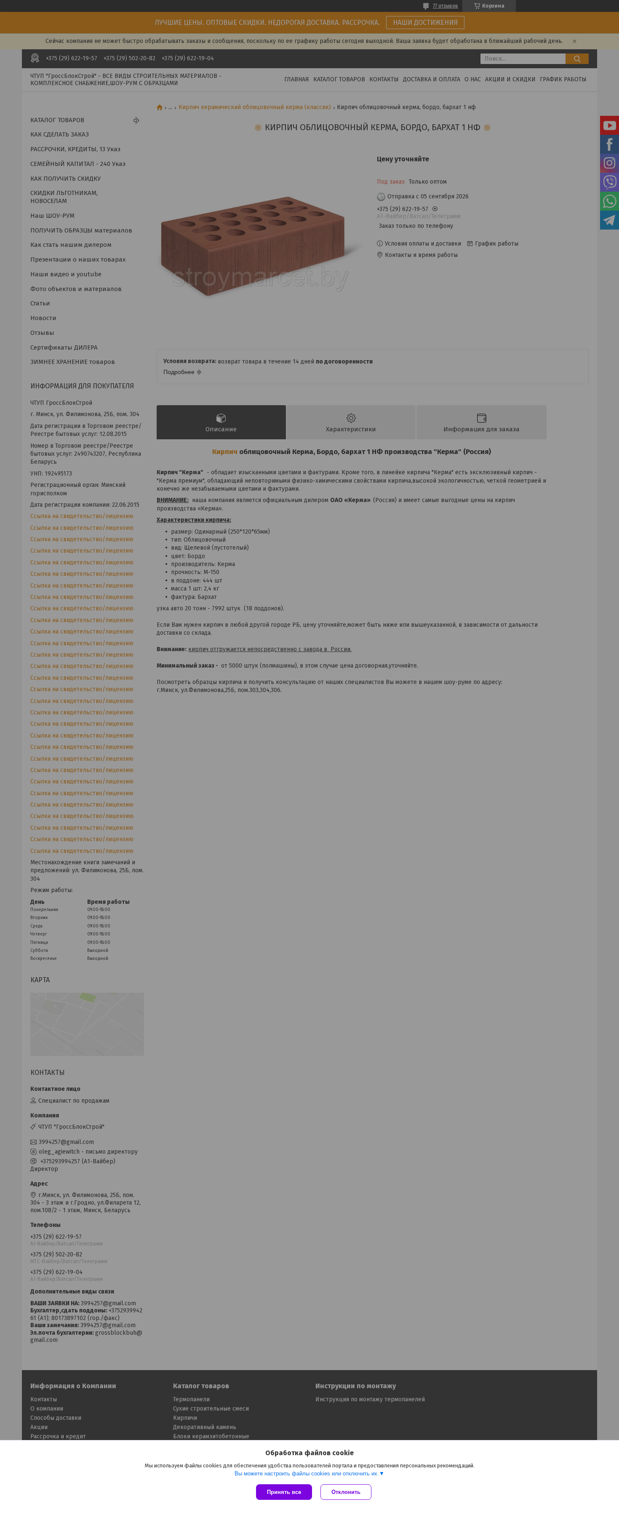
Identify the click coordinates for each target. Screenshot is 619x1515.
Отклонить (345, 1492)
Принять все (284, 1492)
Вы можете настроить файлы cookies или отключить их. (307, 1473)
